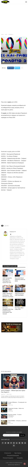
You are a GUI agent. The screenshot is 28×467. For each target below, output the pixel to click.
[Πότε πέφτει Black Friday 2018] (20, 302)
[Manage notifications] (24, 464)
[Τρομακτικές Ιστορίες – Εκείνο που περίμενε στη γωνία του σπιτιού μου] (4, 410)
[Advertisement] (14, 19)
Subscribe (22, 435)
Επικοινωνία (7, 453)
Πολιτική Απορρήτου (8, 458)
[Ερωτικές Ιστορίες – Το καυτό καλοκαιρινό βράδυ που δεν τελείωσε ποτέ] (4, 416)
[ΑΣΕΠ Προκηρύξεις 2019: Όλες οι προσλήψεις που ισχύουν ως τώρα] (8, 272)
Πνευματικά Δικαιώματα (13, 455)
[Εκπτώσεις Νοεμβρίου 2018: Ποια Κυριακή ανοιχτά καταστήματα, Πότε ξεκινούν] (8, 302)
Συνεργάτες (20, 458)
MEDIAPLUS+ (17, 464)
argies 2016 (6, 225)
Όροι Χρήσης (18, 453)
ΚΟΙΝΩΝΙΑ (5, 51)
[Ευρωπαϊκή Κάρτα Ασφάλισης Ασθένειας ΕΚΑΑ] (20, 272)
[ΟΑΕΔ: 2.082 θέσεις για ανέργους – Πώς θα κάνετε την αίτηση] (8, 288)
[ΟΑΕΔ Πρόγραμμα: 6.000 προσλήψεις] (20, 288)
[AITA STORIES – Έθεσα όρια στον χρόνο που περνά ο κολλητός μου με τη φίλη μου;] (14, 381)
